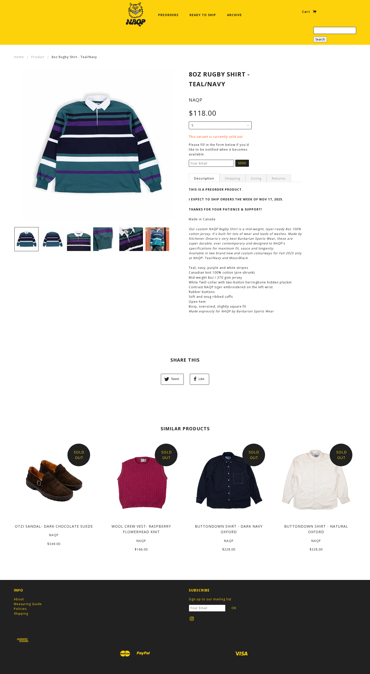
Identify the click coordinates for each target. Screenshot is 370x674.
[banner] (135, 14)
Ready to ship (203, 15)
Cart (306, 12)
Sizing (256, 178)
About (19, 599)
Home (19, 57)
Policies (20, 609)
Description (204, 178)
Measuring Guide (28, 604)
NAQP (195, 100)
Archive (234, 15)
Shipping (232, 178)
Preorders (168, 15)
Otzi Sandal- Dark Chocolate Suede (54, 526)
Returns (279, 178)
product (37, 57)
